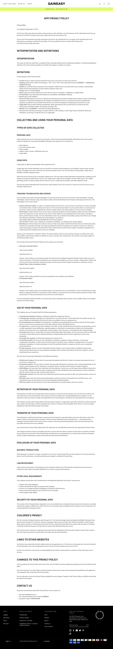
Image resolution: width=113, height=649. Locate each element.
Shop (29, 4)
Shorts (5, 620)
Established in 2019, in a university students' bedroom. (28, 624)
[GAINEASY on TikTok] (70, 634)
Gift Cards (6, 623)
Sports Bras (6, 617)
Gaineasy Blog (23, 614)
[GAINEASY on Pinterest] (83, 630)
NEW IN (21, 4)
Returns (46, 620)
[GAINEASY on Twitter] (80, 630)
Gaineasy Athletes (24, 617)
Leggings (5, 614)
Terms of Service (48, 626)
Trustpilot (47, 641)
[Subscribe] (87, 625)
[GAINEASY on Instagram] (70, 630)
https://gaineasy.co (54, 108)
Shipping (46, 617)
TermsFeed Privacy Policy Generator (28, 43)
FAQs (45, 614)
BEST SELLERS (10, 4)
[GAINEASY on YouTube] (77, 630)
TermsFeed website (23, 238)
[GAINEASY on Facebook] (74, 630)
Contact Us (47, 623)
